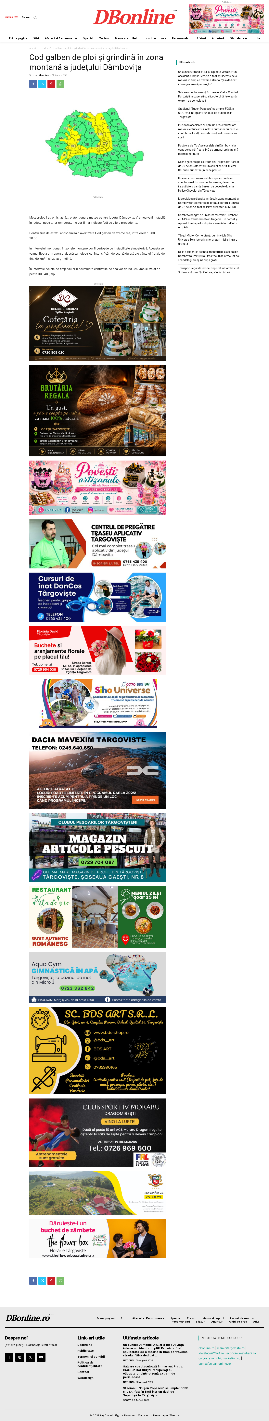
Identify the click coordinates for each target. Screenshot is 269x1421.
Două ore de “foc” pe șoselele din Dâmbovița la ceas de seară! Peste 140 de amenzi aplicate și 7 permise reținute (208, 149)
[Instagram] (19, 1357)
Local (43, 48)
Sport (127, 1400)
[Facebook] (33, 84)
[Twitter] (42, 84)
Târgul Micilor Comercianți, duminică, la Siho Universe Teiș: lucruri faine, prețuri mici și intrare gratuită (207, 239)
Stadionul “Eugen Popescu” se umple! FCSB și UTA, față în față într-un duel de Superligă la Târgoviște (206, 113)
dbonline (44, 74)
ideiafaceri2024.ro (211, 1353)
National (128, 1360)
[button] (30, 17)
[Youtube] (41, 1357)
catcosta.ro (206, 1358)
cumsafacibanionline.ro (215, 1363)
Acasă (32, 48)
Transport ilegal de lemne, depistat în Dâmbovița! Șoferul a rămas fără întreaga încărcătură (208, 270)
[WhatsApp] (60, 84)
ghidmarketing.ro (228, 1358)
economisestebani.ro (241, 1353)
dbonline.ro (206, 1348)
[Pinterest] (51, 84)
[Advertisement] (98, 205)
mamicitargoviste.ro (231, 1348)
